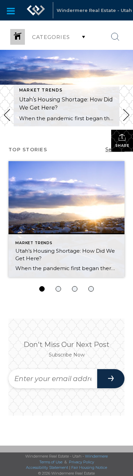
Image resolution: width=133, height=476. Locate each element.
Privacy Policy (81, 462)
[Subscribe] (110, 378)
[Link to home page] (35, 10)
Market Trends (41, 90)
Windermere (96, 456)
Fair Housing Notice (89, 467)
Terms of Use (50, 462)
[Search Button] (115, 37)
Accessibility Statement (47, 467)
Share (122, 145)
